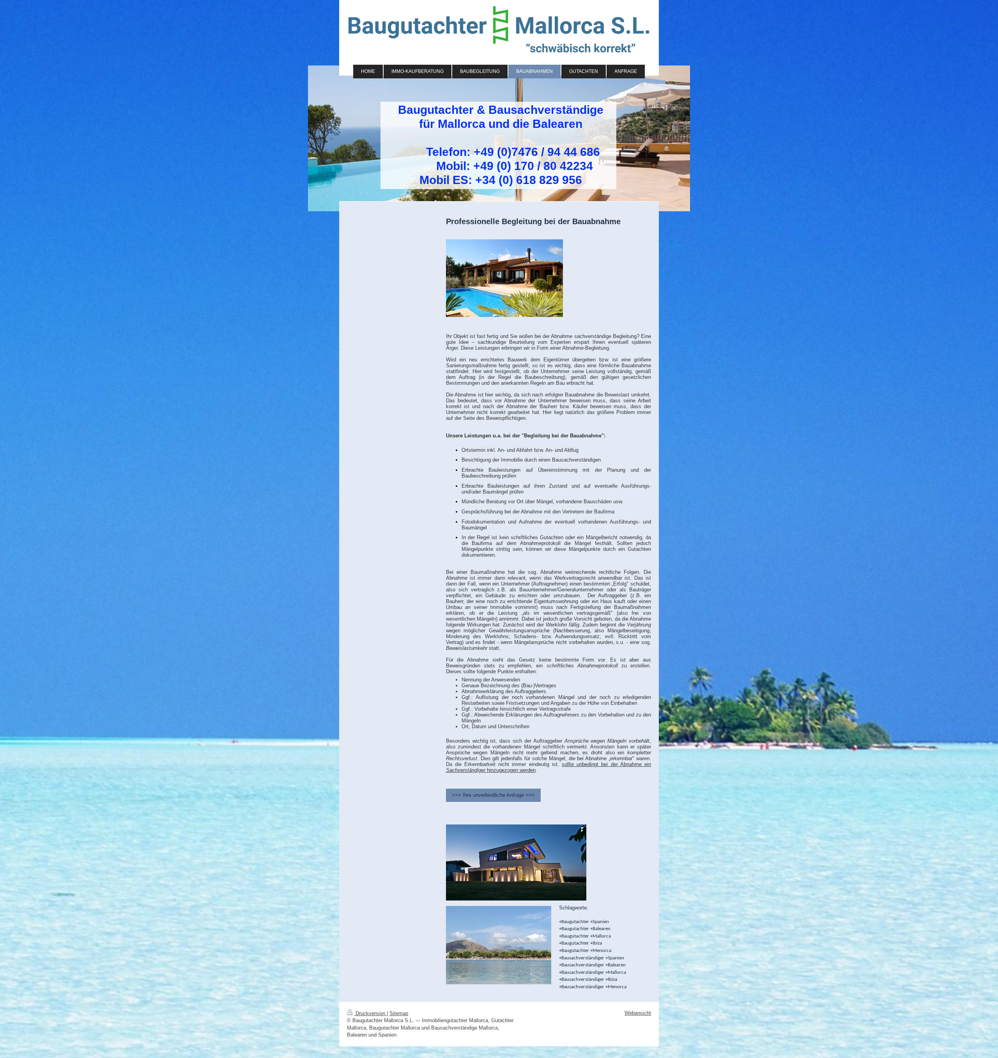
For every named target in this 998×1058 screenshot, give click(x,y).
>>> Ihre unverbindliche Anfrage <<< (493, 795)
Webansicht (638, 1013)
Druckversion (370, 1013)
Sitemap (398, 1013)
